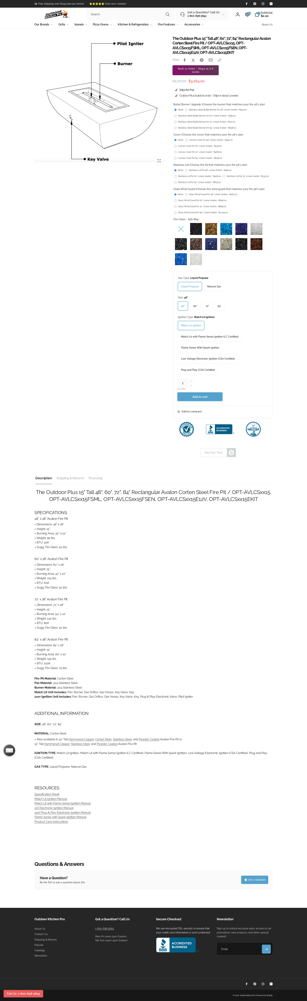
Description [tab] (43, 478)
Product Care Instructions (51, 821)
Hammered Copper (81, 739)
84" (219, 306)
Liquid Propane (190, 286)
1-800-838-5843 (104, 928)
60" (195, 306)
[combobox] (130, 14)
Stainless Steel (122, 739)
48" (183, 306)
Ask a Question (256, 879)
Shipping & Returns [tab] (70, 478)
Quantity (181, 389)
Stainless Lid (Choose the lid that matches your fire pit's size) (210, 164)
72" (207, 306)
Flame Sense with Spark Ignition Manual (60, 817)
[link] (59, 4)
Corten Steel (103, 739)
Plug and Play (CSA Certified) (198, 369)
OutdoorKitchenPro (247, 995)
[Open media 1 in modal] (99, 101)
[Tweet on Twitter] (193, 60)
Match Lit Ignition (191, 325)
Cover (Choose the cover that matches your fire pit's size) (208, 134)
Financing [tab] (95, 478)
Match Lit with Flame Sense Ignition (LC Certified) (209, 336)
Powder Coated (149, 739)
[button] (264, 14)
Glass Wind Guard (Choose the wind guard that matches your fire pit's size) (219, 189)
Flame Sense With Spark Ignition (200, 347)
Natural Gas (214, 286)
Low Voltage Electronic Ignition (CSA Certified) (208, 358)
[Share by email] (210, 60)
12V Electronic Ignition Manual (53, 808)
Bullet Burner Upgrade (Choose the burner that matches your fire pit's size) (219, 104)
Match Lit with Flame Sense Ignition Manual (62, 803)
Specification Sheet (46, 794)
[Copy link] (219, 60)
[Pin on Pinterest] (201, 60)
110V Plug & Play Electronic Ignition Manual (62, 812)
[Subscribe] (266, 949)
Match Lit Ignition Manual (50, 799)
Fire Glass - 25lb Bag (185, 219)
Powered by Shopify (264, 995)
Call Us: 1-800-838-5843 (23, 993)
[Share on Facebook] (184, 60)
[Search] (167, 14)
